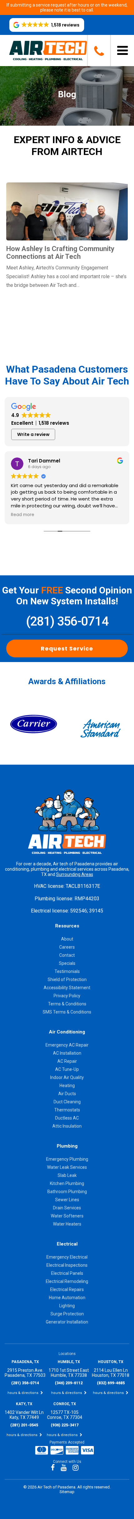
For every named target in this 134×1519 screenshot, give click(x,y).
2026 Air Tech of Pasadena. (52, 1487)
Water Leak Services (67, 1167)
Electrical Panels (67, 1273)
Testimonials (67, 971)
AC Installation (67, 1053)
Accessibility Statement (67, 987)
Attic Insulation (67, 1126)
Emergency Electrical (67, 1257)
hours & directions (23, 1393)
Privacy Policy (67, 995)
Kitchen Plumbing (67, 1183)
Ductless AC (67, 1117)
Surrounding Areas (74, 874)
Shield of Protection (67, 979)
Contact (67, 955)
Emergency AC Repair (67, 1044)
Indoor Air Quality (67, 1077)
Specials (67, 963)
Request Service (67, 648)
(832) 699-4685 (111, 1383)
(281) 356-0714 (67, 621)
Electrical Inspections (67, 1265)
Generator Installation (67, 1321)
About (67, 938)
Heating (67, 1085)
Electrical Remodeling (67, 1281)
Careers (67, 947)
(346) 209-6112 (69, 1383)
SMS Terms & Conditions (67, 1011)
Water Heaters (67, 1223)
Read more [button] (22, 515)
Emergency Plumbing (67, 1159)
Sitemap (67, 1491)
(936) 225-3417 (65, 1425)
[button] (46, 25)
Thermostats (67, 1109)
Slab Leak (67, 1175)
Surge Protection (67, 1313)
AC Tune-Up (67, 1069)
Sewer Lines (67, 1199)
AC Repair (67, 1061)
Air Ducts (67, 1093)
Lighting (67, 1305)
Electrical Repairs (67, 1289)
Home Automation (67, 1297)
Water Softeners (67, 1215)
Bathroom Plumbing (67, 1191)
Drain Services (67, 1207)
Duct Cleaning (67, 1101)
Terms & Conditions (67, 1003)
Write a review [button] (33, 434)
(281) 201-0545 (24, 1425)
